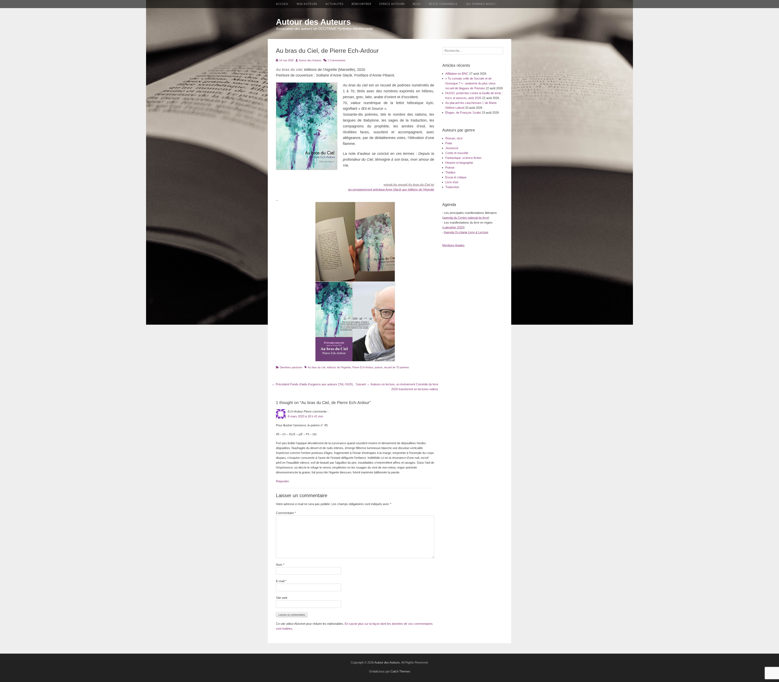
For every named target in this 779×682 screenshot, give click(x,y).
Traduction (452, 187)
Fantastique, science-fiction (463, 157)
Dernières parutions (291, 367)
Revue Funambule (443, 4)
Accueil (282, 4)
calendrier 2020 (453, 227)
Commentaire (286, 513)
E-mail (281, 581)
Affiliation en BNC (456, 73)
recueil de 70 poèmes (396, 367)
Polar (448, 143)
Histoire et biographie (459, 162)
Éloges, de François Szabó (463, 112)
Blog (417, 4)
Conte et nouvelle (456, 153)
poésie (378, 367)
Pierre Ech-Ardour (362, 367)
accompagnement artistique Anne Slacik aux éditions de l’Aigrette (391, 189)
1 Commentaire (336, 60)
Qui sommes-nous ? (481, 4)
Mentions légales (453, 245)
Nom (280, 564)
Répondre (282, 481)
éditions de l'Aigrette (339, 367)
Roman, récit (453, 138)
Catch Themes (400, 671)
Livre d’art (451, 182)
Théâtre (450, 172)
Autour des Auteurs (313, 21)
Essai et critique (455, 177)
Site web (281, 597)
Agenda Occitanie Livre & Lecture (466, 232)
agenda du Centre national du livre (465, 217)
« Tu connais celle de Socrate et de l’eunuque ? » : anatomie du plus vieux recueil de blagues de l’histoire (470, 83)
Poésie (449, 167)
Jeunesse (451, 148)
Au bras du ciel (316, 367)
